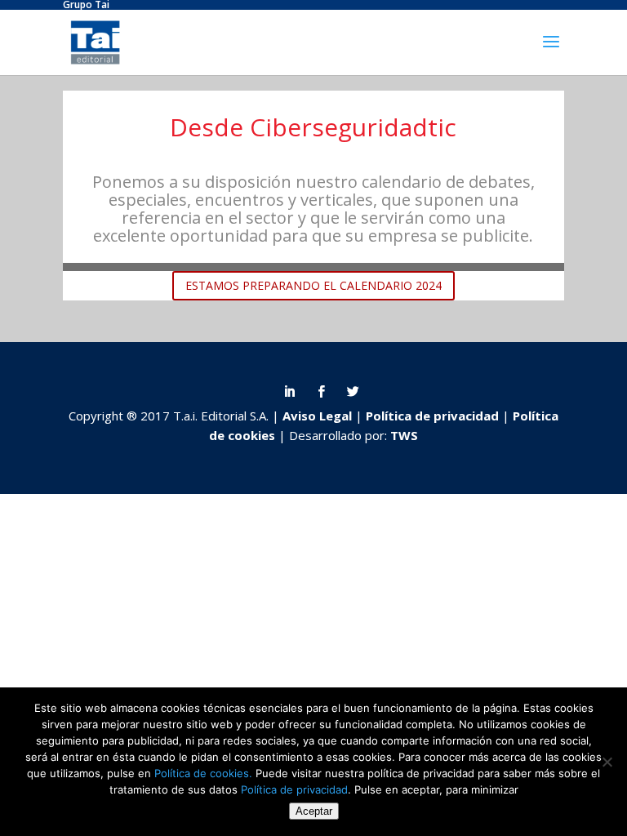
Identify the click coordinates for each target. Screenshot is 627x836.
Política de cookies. (203, 773)
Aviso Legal (318, 415)
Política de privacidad (434, 415)
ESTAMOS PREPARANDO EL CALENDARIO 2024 (313, 285)
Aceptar (314, 811)
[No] (606, 762)
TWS (404, 435)
